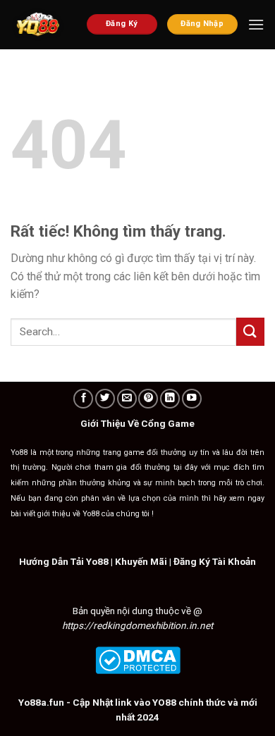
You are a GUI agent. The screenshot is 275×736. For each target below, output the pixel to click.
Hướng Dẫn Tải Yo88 (64, 561)
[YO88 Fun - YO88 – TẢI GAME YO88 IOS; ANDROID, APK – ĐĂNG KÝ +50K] (38, 24)
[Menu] (256, 24)
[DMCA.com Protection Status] (138, 659)
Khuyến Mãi (141, 561)
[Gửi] (250, 331)
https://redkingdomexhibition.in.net (137, 625)
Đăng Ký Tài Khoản (214, 561)
